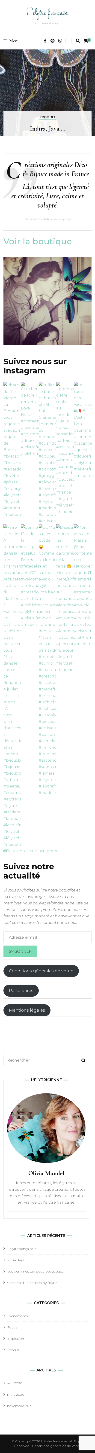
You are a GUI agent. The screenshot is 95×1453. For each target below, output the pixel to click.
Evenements (17, 1316)
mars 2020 (15, 1394)
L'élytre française (47, 13)
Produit (47, 117)
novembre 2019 (19, 1406)
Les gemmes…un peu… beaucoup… (35, 1271)
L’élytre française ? (21, 1249)
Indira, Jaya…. (47, 128)
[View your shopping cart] (85, 41)
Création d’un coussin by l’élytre (32, 1283)
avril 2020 (14, 1383)
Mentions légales (27, 1010)
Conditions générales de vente (41, 971)
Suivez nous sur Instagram (32, 851)
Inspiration (15, 1339)
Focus (12, 1327)
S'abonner (20, 951)
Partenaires (21, 990)
